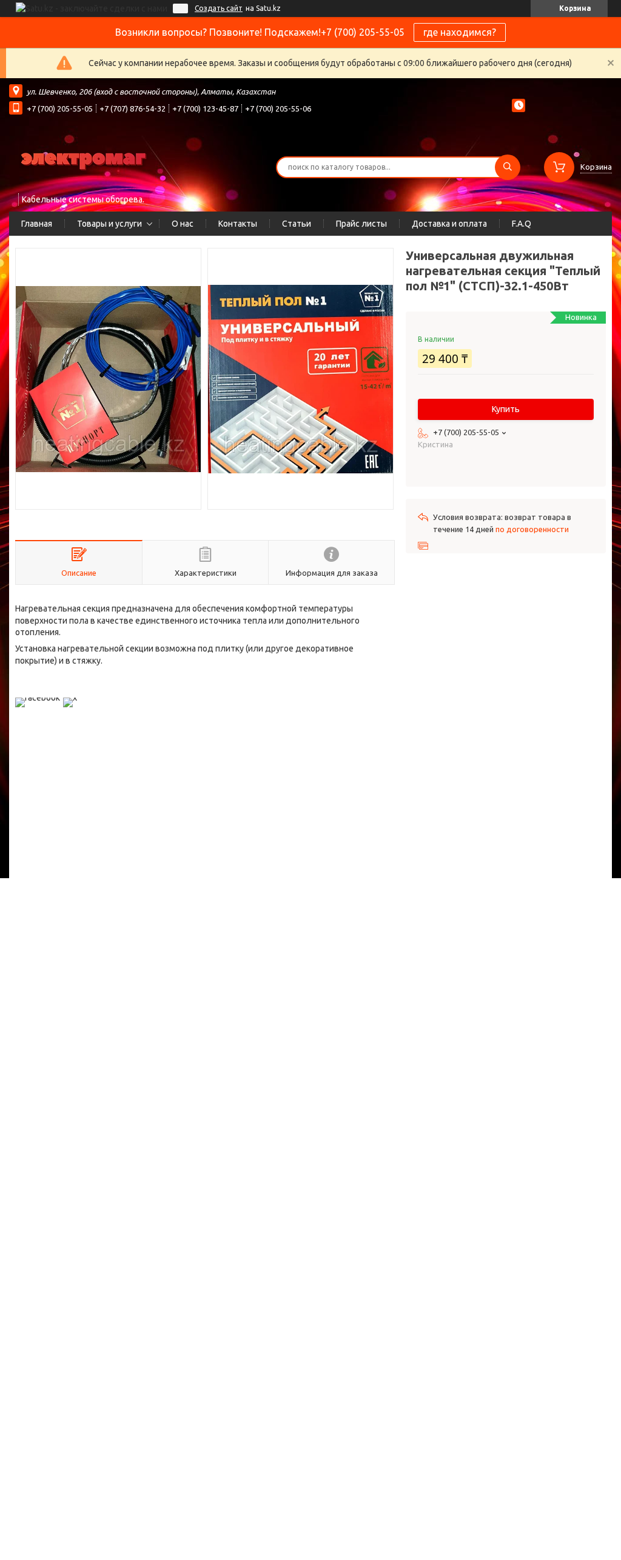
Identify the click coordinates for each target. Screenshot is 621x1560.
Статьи (296, 223)
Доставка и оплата (449, 223)
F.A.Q (521, 223)
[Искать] (507, 167)
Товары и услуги (109, 223)
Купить (506, 409)
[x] (70, 697)
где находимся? (459, 32)
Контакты (237, 223)
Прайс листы (361, 223)
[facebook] (37, 697)
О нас (182, 223)
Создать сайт (219, 8)
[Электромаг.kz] (85, 159)
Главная (36, 223)
